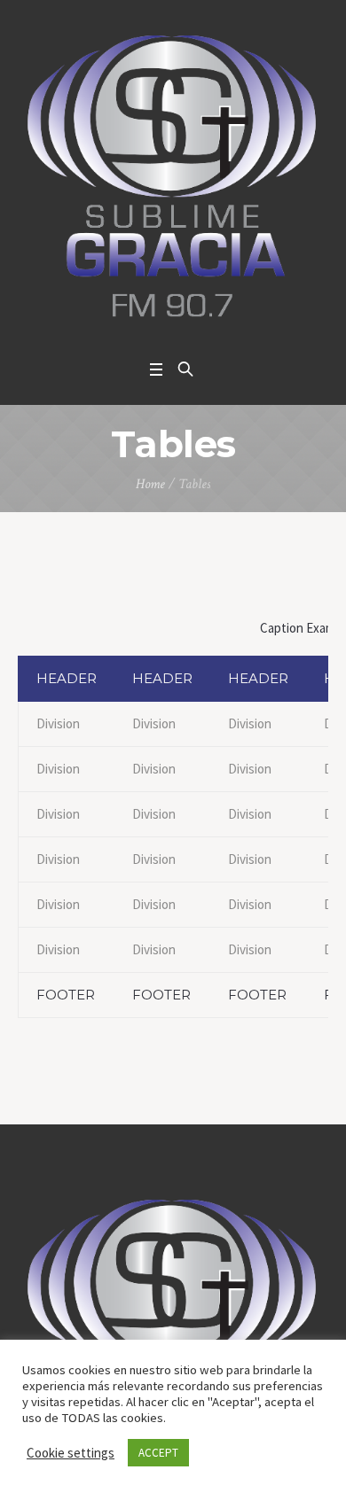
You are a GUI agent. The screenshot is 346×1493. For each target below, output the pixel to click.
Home (150, 484)
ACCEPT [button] (158, 1452)
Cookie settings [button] (70, 1452)
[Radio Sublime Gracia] (173, 175)
